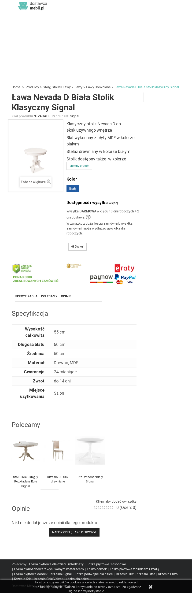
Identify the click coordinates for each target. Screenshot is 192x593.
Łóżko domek (97, 569)
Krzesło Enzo (168, 574)
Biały (73, 188)
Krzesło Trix (125, 574)
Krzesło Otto (146, 574)
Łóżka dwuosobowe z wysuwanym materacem (49, 569)
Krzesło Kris (22, 579)
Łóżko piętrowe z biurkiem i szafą (134, 569)
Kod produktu (22, 116)
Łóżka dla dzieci (77, 579)
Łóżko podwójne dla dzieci (94, 574)
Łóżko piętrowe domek (31, 574)
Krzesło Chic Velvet (48, 579)
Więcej (113, 203)
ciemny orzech (79, 165)
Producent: (60, 116)
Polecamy (49, 296)
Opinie (66, 296)
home (16, 87)
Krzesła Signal (61, 574)
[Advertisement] (96, 47)
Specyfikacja (26, 296)
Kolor (72, 179)
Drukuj (79, 246)
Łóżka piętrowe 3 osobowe (106, 564)
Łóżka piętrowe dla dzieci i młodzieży (56, 564)
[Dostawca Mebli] (33, 5)
